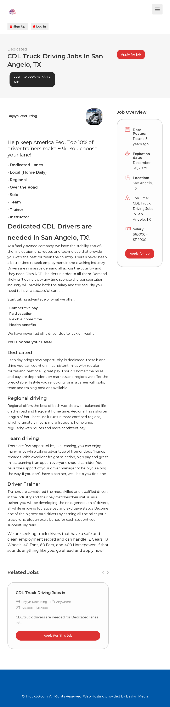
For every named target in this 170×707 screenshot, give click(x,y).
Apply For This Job (58, 635)
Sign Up (18, 26)
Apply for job (131, 54)
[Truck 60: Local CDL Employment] (79, 11)
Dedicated (17, 49)
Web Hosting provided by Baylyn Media (115, 696)
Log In (40, 26)
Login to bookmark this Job (32, 79)
